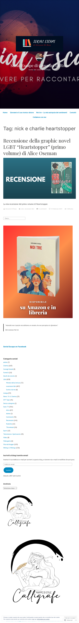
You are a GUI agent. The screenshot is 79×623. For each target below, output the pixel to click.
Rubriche (9, 424)
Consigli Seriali (8, 369)
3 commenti (42, 209)
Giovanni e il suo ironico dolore (22, 112)
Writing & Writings (9, 448)
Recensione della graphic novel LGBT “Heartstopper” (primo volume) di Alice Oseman (36, 146)
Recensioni (9, 420)
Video (5, 437)
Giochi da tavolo (9, 376)
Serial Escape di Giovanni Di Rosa (39, 65)
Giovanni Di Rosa (11, 209)
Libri (22, 209)
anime (5, 362)
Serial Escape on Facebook (14, 347)
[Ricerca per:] (14, 218)
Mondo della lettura (13, 383)
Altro (8, 410)
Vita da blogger (8, 444)
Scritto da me (11, 390)
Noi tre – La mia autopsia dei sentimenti (51, 112)
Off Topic (6, 400)
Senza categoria (8, 403)
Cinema (5, 366)
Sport (5, 431)
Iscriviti (8, 470)
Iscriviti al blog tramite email (15, 455)
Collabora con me (39, 117)
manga (5, 393)
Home (5, 112)
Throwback (10, 427)
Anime (8, 413)
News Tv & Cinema (9, 396)
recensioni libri (29, 209)
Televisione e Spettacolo (11, 434)
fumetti (6, 372)
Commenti (9, 417)
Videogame (7, 441)
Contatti (73, 112)
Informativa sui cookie (43, 619)
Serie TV (6, 407)
